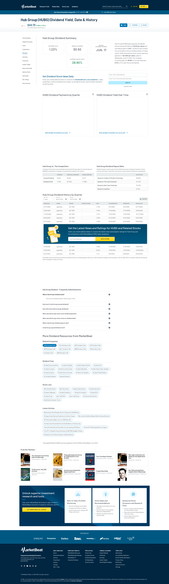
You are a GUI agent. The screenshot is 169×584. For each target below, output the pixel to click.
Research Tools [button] (44, 6)
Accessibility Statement (122, 555)
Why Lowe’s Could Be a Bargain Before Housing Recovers (93, 416)
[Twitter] (22, 566)
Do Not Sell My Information (122, 557)
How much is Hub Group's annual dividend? (56, 304)
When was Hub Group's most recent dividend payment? (60, 313)
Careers (55, 562)
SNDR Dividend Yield (62, 353)
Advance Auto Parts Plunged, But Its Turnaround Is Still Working (61, 412)
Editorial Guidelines (58, 555)
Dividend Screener (49, 372)
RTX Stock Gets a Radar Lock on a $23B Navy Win (57, 420)
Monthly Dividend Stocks (90, 396)
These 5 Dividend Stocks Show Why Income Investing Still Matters (62, 427)
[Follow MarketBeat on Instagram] (33, 566)
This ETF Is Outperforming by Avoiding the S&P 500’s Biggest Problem (63, 431)
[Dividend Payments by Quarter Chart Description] (93, 94)
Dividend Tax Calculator (82, 372)
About (55, 553)
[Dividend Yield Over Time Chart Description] (147, 94)
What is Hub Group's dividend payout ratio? (56, 323)
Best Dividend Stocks (50, 389)
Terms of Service (120, 564)
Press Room (56, 560)
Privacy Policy (119, 560)
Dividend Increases (49, 369)
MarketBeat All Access (74, 553)
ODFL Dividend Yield (65, 349)
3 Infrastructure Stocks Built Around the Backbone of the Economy (62, 423)
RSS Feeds (118, 562)
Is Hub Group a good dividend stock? (54, 327)
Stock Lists (88, 553)
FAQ (54, 567)
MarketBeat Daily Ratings (74, 555)
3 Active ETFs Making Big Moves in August (95, 427)
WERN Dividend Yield (80, 349)
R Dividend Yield (48, 353)
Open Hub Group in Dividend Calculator (56, 133)
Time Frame (46, 197)
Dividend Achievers (94, 389)
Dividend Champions (65, 392)
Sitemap (117, 567)
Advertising (118, 553)
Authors (55, 557)
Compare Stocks (89, 555)
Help (58, 567)
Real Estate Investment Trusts (52, 400)
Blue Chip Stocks (64, 389)
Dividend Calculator (67, 365)
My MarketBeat (89, 560)
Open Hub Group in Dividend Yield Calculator (112, 133)
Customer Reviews (73, 560)
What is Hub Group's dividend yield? (53, 294)
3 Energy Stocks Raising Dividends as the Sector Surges (59, 416)
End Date (71, 197)
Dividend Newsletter (81, 369)
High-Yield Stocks (74, 396)
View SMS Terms (128, 86)
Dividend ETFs (94, 392)
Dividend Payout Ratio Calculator (100, 369)
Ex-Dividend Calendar (50, 376)
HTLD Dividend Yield (64, 345)
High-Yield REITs (61, 396)
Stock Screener (89, 562)
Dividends (102, 555)
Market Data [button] (55, 6)
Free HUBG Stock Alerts (110, 12)
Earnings (102, 557)
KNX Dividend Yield (95, 349)
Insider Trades (103, 560)
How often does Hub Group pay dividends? (56, 309)
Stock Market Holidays (106, 562)
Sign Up (127, 82)
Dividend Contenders (80, 392)
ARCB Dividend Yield (49, 345)
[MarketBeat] (29, 6)
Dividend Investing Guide (65, 369)
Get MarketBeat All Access (36, 509)
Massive (63, 579)
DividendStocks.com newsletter (86, 80)
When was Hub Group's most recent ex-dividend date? (59, 318)
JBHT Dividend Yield (80, 345)
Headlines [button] (75, 6)
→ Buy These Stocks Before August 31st (64, 12)
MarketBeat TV (72, 557)
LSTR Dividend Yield (95, 345)
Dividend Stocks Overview (65, 372)
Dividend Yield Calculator (100, 372)
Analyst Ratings (104, 553)
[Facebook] (25, 566)
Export (144, 199)
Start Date (58, 197)
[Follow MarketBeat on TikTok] (36, 566)
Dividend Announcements (51, 365)
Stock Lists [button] (65, 6)
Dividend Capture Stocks (83, 365)
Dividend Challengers (50, 392)
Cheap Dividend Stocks (79, 389)
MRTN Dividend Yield (49, 349)
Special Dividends (65, 376)
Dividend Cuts (98, 365)
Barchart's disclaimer (76, 581)
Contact (55, 564)
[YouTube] (27, 566)
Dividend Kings (48, 396)
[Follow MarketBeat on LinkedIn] (30, 566)
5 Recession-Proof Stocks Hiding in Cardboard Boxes (58, 434)
